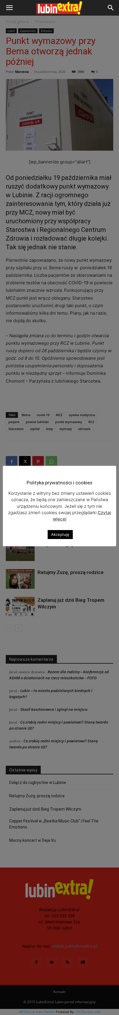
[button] (9, 8)
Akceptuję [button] (60, 534)
